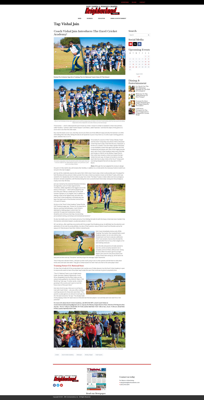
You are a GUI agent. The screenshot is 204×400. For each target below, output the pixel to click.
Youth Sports (99, 354)
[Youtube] (131, 44)
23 (148, 64)
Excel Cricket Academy (67, 354)
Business (90, 18)
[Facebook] (139, 44)
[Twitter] (135, 44)
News (79, 18)
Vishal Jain (79, 354)
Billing (134, 2)
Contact (142, 2)
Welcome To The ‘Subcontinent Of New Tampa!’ (142, 95)
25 (133, 67)
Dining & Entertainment (118, 18)
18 (133, 64)
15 (145, 61)
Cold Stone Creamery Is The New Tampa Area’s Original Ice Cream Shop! (142, 112)
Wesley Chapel (88, 354)
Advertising (125, 2)
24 (130, 67)
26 (136, 67)
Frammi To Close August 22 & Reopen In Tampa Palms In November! (143, 103)
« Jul (139, 76)
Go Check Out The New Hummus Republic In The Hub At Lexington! (143, 89)
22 (145, 64)
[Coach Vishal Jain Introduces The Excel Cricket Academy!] (89, 56)
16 (148, 61)
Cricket (57, 354)
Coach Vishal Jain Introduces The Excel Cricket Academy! (85, 33)
